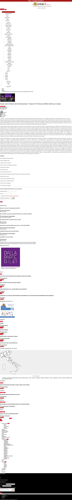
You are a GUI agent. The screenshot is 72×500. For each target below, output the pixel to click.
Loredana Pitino (4, 107)
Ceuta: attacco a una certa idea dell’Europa (8, 342)
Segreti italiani (8, 26)
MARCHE (9, 51)
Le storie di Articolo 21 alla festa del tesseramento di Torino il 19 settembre (15, 276)
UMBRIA (9, 63)
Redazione (3, 284)
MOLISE (9, 53)
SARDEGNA (9, 57)
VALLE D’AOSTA (9, 64)
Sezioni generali (8, 13)
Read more (2, 279)
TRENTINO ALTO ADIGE (9, 61)
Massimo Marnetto (4, 325)
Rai (8, 69)
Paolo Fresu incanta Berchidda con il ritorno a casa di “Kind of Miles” (15, 225)
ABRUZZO (9, 38)
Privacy (3, 497)
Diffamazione (8, 23)
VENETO (9, 66)
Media (3, 459)
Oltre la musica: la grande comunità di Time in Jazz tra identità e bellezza (16, 213)
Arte (6, 72)
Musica (6, 78)
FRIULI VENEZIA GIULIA (9, 45)
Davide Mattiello (4, 278)
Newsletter (8, 82)
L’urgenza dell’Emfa (4, 329)
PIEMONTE (9, 54)
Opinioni (1, 321)
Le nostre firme (4, 495)
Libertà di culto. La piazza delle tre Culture (9, 336)
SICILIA (9, 58)
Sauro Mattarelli (4, 344)
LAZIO (9, 47)
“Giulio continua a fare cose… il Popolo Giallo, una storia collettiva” (13, 289)
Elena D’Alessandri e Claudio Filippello (8, 216)
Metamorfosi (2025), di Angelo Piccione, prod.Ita (10, 219)
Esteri (7, 16)
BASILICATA (9, 39)
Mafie (8, 28)
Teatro (6, 79)
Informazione (7, 17)
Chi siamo (3, 494)
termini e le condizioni (13, 195)
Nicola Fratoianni (4, 331)
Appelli (8, 35)
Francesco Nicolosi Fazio (5, 210)
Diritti (8, 31)
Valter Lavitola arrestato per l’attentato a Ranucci (10, 282)
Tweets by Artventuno (4, 479)
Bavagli (8, 22)
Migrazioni (8, 32)
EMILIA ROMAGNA (9, 44)
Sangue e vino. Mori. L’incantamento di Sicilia (10, 208)
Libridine (6, 76)
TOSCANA (9, 60)
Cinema (6, 73)
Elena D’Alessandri (4, 386)
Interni (7, 14)
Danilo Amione (4, 239)
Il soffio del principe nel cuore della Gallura (9, 231)
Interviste (8, 81)
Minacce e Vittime (8, 25)
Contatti (3, 496)
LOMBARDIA (9, 50)
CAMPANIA (9, 42)
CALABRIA (9, 41)
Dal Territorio (8, 37)
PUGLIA (9, 55)
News (1, 274)
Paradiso (2, 323)
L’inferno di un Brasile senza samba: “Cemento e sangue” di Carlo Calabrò (15, 384)
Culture (7, 19)
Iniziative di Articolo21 (8, 34)
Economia (7, 20)
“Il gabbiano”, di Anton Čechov (6, 236)
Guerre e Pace (8, 29)
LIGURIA (9, 48)
